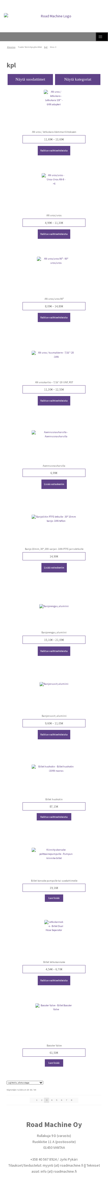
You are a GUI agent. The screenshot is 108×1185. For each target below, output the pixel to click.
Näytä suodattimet (30, 79)
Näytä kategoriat (77, 79)
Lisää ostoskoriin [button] (54, 484)
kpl (45, 47)
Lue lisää (54, 898)
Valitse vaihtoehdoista (54, 150)
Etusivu (11, 47)
